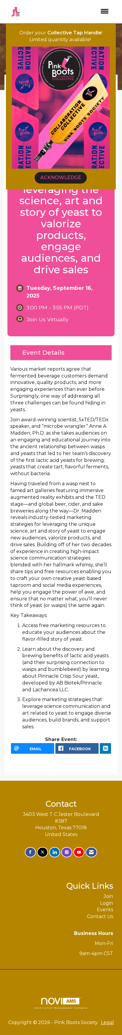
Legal (107, 1022)
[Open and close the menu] (70, 11)
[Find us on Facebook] (30, 852)
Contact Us (100, 916)
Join (108, 896)
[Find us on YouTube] (78, 852)
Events (105, 909)
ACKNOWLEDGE (60, 177)
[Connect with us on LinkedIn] (54, 852)
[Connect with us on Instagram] (66, 852)
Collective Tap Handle (74, 33)
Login (106, 903)
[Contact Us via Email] (91, 852)
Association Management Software (61, 1008)
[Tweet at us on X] (42, 852)
